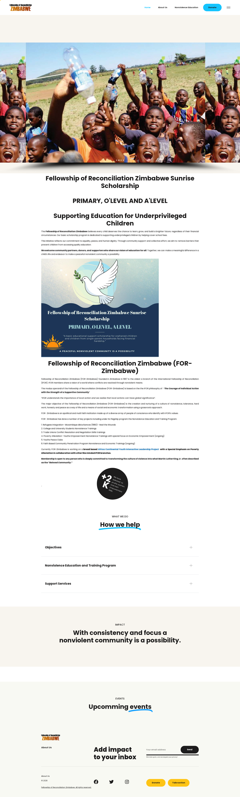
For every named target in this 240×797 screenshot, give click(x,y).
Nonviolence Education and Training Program (80, 565)
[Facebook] (96, 782)
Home (147, 7)
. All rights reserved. (83, 787)
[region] (120, 108)
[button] (4, 103)
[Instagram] (127, 782)
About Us (162, 7)
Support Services (58, 584)
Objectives (53, 547)
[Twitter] (111, 782)
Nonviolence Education (186, 7)
